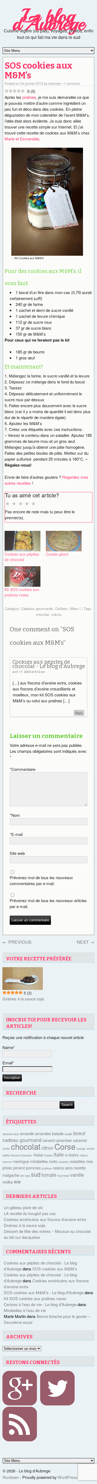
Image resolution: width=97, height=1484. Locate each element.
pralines (29, 97)
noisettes (77, 1161)
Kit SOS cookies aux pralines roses (22, 592)
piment (19, 1168)
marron (7, 1162)
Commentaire (22, 769)
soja (27, 1175)
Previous (17, 942)
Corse (64, 1146)
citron (47, 1147)
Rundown (11, 1477)
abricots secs (10, 1134)
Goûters (61, 608)
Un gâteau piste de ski (23, 1207)
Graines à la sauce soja (23, 998)
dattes (6, 1155)
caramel (80, 1140)
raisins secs (63, 1168)
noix (89, 1161)
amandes (43, 1133)
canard (48, 1140)
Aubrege (54, 83)
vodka (7, 1182)
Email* (8, 1062)
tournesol (63, 1175)
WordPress (67, 1477)
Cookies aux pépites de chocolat (22, 556)
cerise (6, 1148)
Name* (8, 1047)
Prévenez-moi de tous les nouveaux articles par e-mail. (48, 903)
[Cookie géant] (64, 541)
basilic (68, 1134)
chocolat (42, 614)
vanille (77, 1174)
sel (22, 1175)
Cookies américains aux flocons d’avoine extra (45, 1219)
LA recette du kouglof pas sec (30, 1213)
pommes (33, 1168)
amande (27, 1133)
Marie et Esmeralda (22, 138)
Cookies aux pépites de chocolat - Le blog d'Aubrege (48, 664)
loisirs (73, 1155)
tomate (48, 1174)
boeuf (79, 1133)
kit (66, 1155)
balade (58, 1133)
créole (90, 1148)
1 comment (72, 83)
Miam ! (75, 608)
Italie (59, 1154)
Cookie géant (57, 554)
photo (7, 1168)
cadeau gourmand (21, 1139)
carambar (64, 1140)
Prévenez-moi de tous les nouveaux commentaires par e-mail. (41, 880)
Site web (17, 853)
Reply (79, 713)
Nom (15, 815)
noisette (63, 1162)
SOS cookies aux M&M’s (38, 70)
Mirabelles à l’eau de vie (25, 1310)
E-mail (16, 834)
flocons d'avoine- (22, 1155)
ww (17, 1181)
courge (81, 1148)
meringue (21, 1161)
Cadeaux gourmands (37, 608)
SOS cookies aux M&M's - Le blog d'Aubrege (44, 1292)
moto (53, 1161)
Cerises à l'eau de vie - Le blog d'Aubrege (40, 1304)
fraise (38, 1155)
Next (86, 942)
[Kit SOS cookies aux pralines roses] (22, 576)
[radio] (7, 504)
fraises (48, 1155)
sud (35, 1174)
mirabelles (39, 1161)
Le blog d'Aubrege (48, 20)
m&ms (56, 614)
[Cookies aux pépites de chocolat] (22, 541)
